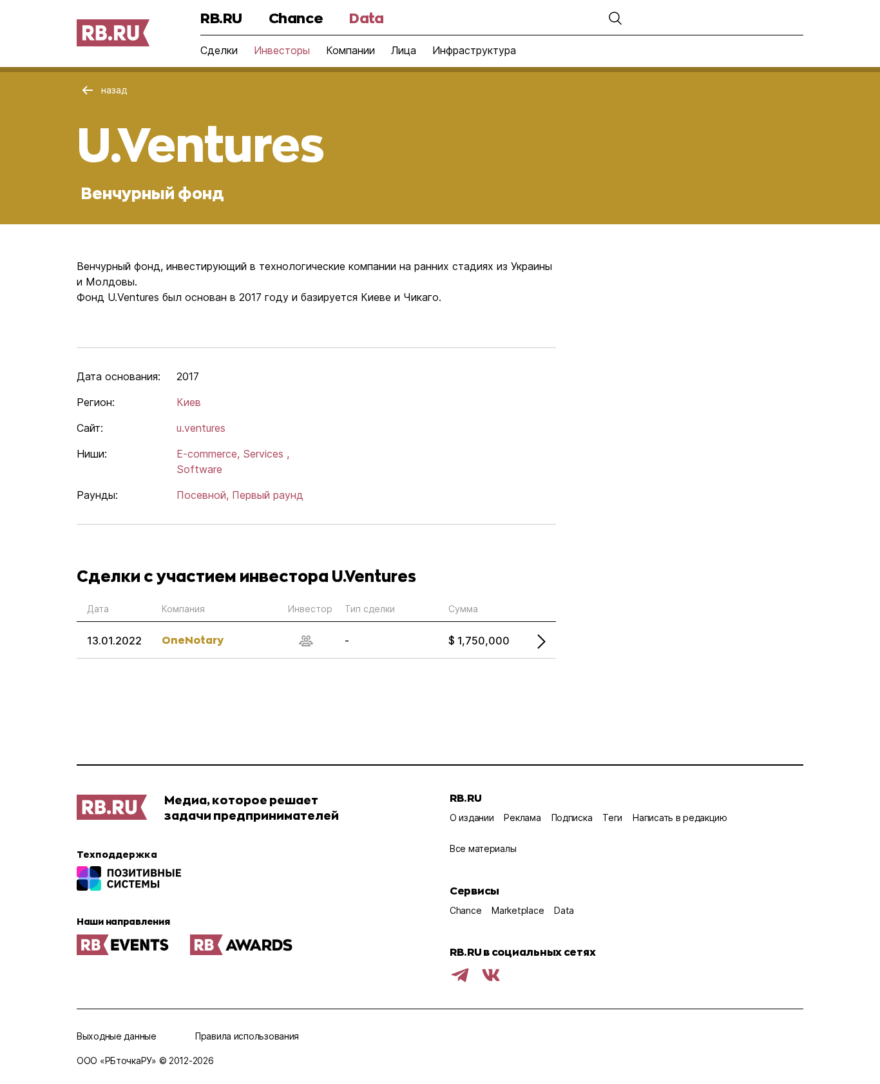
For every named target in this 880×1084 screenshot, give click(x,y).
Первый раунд (267, 495)
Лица (403, 50)
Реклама (522, 817)
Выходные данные (117, 1036)
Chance (296, 17)
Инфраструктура (474, 50)
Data (366, 17)
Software (199, 469)
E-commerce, (208, 453)
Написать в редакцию (680, 817)
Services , (266, 453)
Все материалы (483, 848)
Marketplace (518, 910)
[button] (615, 18)
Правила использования (247, 1036)
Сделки (219, 50)
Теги (612, 817)
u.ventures (201, 427)
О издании (471, 817)
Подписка (572, 817)
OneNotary (193, 639)
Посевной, (203, 495)
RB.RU (221, 17)
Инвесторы (282, 50)
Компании (350, 50)
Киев (189, 402)
